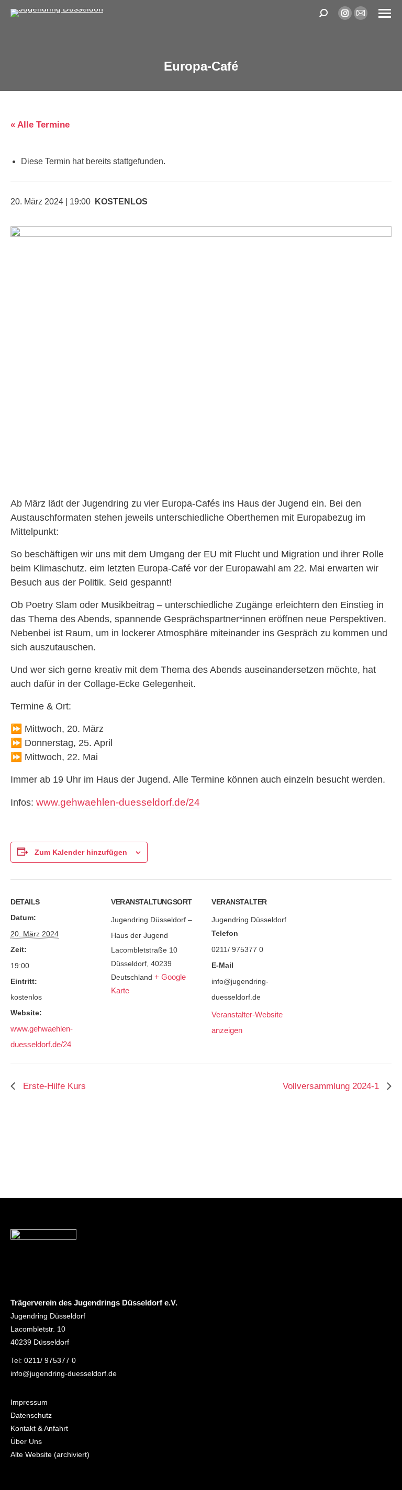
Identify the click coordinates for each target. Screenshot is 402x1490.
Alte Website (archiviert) (50, 1454)
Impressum (29, 1402)
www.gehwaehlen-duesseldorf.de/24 (118, 802)
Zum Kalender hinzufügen (81, 852)
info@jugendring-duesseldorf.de (63, 1373)
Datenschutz (31, 1415)
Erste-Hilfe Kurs (53, 1086)
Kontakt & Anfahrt (39, 1428)
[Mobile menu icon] (385, 13)
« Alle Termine (40, 125)
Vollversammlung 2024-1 (332, 1086)
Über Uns (26, 1441)
